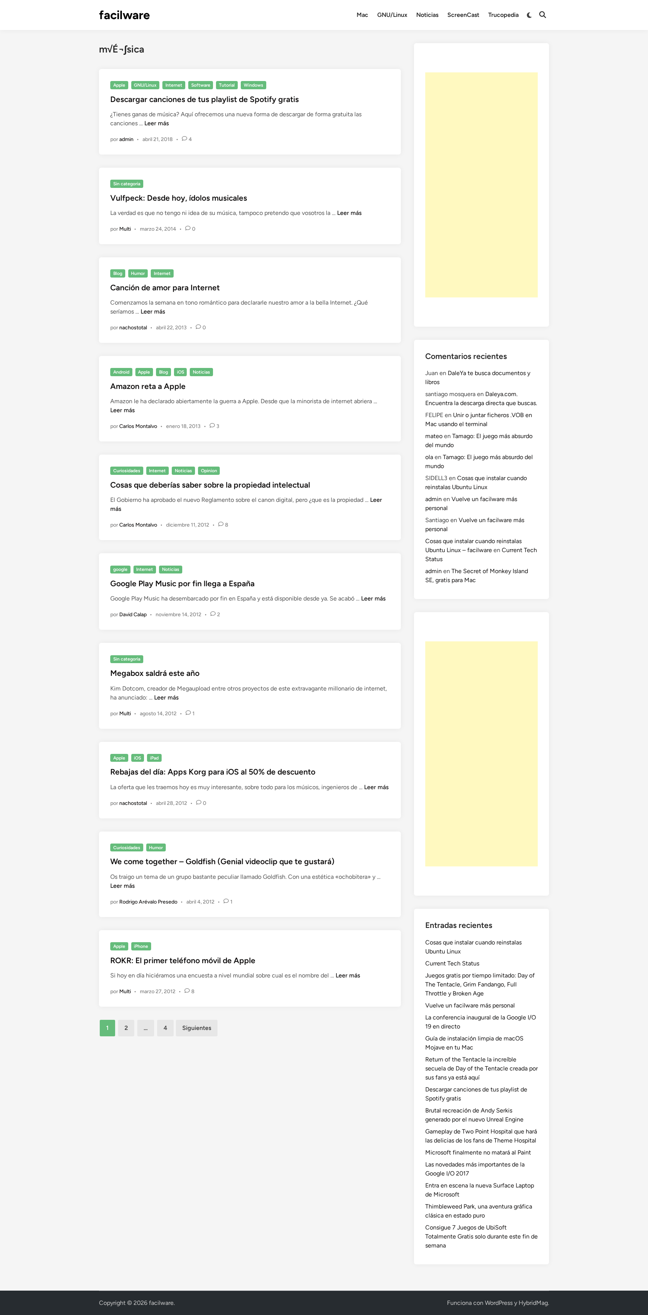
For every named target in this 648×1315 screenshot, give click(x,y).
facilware (124, 15)
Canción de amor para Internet (165, 287)
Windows (253, 85)
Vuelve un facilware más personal (470, 1005)
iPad (154, 758)
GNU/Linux (392, 14)
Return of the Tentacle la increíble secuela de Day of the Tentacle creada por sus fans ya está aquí (481, 1068)
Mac (362, 14)
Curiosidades (126, 470)
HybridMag (533, 1302)
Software (200, 85)
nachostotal (133, 327)
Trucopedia (503, 14)
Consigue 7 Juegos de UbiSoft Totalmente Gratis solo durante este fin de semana (481, 1236)
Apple (119, 85)
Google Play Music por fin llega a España (182, 583)
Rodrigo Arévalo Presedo (148, 902)
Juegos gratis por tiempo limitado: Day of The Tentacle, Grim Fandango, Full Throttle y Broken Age (480, 984)
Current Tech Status (452, 963)
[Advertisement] (481, 184)
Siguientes (196, 1027)
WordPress (499, 1302)
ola (429, 457)
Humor (138, 273)
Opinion (209, 470)
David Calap (133, 614)
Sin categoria (126, 183)
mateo (433, 436)
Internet (173, 85)
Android (121, 372)
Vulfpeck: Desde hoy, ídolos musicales (178, 198)
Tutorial (227, 85)
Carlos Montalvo (138, 426)
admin (126, 139)
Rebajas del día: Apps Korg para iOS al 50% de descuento (212, 771)
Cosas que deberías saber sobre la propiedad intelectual (210, 484)
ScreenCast (463, 14)
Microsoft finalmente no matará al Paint (478, 1152)
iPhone (141, 946)
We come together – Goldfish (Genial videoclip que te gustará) (222, 861)
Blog (117, 273)
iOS (180, 372)
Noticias (427, 14)
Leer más (156, 123)
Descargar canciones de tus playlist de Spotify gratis (204, 99)
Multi (125, 229)
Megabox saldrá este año (155, 673)
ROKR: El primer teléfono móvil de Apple (182, 960)
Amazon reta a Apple (148, 386)
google (120, 569)
